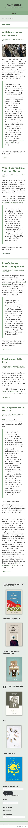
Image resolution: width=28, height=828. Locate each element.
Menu (14, 13)
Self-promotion (21, 367)
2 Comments (7, 157)
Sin (3, 369)
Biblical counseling (19, 366)
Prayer (7, 271)
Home (3, 18)
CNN (3, 420)
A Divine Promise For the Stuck (12, 34)
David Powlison (6, 367)
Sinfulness (16, 369)
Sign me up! (8, 793)
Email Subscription (10, 786)
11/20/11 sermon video (14, 142)
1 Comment (7, 253)
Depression (17, 39)
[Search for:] (10, 803)
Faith (22, 39)
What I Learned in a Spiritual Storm (13, 169)
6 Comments (7, 349)
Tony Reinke (14, 5)
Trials (3, 176)
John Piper (4, 40)
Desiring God (8, 198)
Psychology (11, 415)
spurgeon (17, 415)
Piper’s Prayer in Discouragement (13, 265)
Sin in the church (8, 369)
